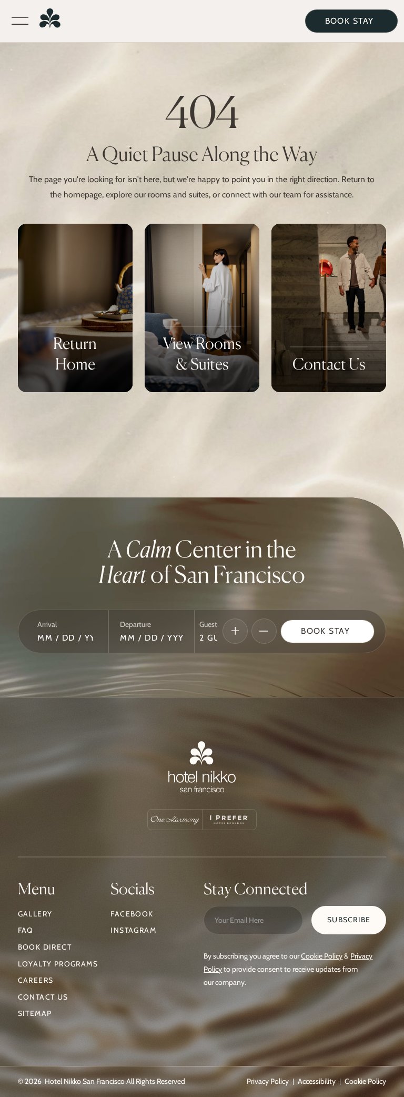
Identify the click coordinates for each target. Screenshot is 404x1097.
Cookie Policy (321, 956)
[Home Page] (49, 20)
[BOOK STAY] (351, 21)
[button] (20, 21)
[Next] (235, 631)
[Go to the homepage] (202, 769)
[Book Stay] (327, 631)
